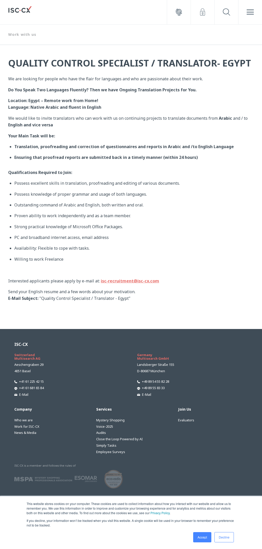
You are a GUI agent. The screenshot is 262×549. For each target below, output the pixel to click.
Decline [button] (224, 537)
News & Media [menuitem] (25, 432)
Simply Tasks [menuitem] (106, 445)
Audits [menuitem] (101, 432)
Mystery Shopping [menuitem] (110, 420)
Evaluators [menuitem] (186, 420)
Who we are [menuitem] (23, 420)
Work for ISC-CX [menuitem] (26, 426)
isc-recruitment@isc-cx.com (130, 281)
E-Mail (23, 394)
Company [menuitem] (23, 409)
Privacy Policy (160, 513)
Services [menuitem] (104, 409)
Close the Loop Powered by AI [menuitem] (119, 439)
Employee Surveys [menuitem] (110, 451)
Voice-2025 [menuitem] (104, 426)
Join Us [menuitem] (184, 409)
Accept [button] (202, 537)
